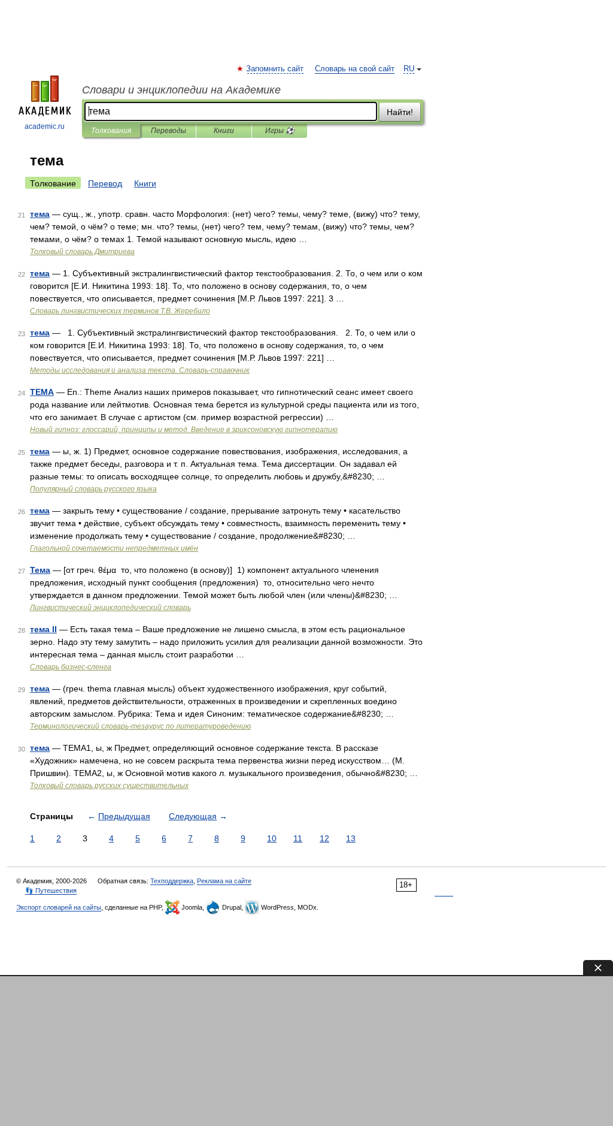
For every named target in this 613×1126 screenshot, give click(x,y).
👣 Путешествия (51, 890)
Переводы (168, 130)
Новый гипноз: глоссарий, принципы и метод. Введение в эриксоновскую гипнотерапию (184, 429)
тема (40, 214)
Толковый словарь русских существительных (109, 785)
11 (297, 838)
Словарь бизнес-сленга (70, 667)
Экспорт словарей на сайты (58, 907)
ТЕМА (42, 392)
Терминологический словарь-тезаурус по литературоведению (140, 726)
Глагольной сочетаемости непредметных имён (114, 548)
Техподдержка (171, 881)
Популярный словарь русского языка (93, 489)
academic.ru (45, 126)
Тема (40, 570)
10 (272, 838)
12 (324, 838)
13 (351, 838)
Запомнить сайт (275, 69)
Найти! (400, 112)
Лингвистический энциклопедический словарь (110, 607)
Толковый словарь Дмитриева (82, 251)
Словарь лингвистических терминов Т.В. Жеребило (120, 311)
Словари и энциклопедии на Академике (181, 90)
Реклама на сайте (224, 881)
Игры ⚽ (280, 130)
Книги (224, 130)
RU (408, 69)
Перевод (105, 183)
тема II (43, 629)
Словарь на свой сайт (354, 69)
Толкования (111, 130)
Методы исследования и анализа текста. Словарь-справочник (140, 370)
